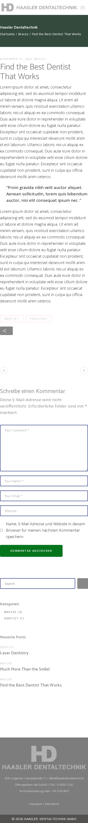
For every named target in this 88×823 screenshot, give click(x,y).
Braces (23, 34)
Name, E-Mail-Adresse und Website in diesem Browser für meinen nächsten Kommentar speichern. (45, 530)
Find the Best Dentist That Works (31, 685)
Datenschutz (52, 804)
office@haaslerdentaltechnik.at (66, 778)
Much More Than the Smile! (25, 669)
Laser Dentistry (14, 653)
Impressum (35, 804)
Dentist (11, 319)
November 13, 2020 (16, 59)
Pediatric (38, 319)
